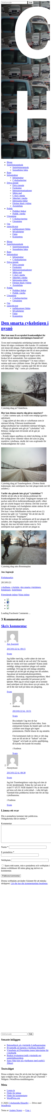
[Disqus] (25, 922)
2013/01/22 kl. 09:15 (16, 649)
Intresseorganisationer (22, 190)
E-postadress (7, 852)
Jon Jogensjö (13, 644)
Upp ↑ (28, 1110)
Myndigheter (18, 231)
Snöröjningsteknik (15, 165)
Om (8, 224)
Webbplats (5, 860)
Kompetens (17, 237)
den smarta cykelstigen (30, 587)
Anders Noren (15, 1110)
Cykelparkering (19, 180)
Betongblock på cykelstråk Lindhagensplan (26, 1045)
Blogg (9, 162)
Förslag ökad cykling (21, 203)
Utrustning (11, 216)
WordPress (6, 1105)
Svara (9, 654)
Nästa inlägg (23, 594)
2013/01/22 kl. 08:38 (16, 772)
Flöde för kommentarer (17, 1095)
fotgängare (6, 590)
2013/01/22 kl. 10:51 (21, 711)
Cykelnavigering (19, 219)
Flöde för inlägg (14, 1093)
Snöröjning (17, 590)
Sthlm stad (17, 193)
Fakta (14, 234)
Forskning (17, 188)
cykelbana (5, 587)
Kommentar (6, 823)
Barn (9, 172)
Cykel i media (18, 195)
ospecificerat (12, 226)
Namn (4, 847)
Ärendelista (17, 206)
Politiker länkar (19, 211)
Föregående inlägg (9, 594)
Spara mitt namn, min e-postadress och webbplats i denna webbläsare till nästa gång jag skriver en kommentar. (25, 868)
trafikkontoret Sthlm (21, 229)
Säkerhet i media (19, 198)
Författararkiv (7, 577)
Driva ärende (12, 183)
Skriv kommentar (14, 626)
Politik (10, 208)
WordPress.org (13, 1098)
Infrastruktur (12, 175)
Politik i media (18, 213)
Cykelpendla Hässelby (18, 1103)
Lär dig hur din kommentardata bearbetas (29, 883)
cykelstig (15, 587)
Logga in (11, 1090)
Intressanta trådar (20, 201)
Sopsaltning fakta (20, 170)
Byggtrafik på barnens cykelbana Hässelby (26, 1048)
